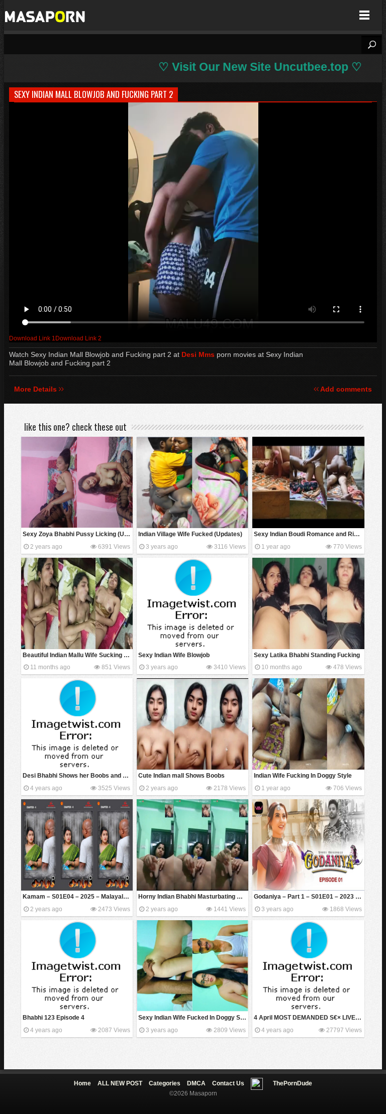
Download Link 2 (78, 338)
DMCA (196, 1083)
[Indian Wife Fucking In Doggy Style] (308, 724)
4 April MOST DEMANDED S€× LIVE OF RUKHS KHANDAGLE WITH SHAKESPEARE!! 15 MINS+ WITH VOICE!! (309, 1017)
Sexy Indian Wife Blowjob (174, 655)
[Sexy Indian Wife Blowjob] (192, 603)
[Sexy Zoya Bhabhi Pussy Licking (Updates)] (77, 482)
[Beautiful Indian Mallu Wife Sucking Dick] (77, 603)
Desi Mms (198, 354)
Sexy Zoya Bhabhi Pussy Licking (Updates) (78, 534)
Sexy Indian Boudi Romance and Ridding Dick (309, 534)
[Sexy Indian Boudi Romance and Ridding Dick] (308, 482)
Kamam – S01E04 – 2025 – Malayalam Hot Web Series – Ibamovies (78, 896)
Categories (164, 1083)
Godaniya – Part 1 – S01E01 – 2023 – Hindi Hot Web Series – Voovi (309, 896)
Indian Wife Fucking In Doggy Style (303, 775)
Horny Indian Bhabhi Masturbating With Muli (193, 896)
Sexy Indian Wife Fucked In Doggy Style (193, 1017)
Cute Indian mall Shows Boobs (181, 775)
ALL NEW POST (120, 1083)
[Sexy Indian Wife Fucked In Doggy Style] (192, 966)
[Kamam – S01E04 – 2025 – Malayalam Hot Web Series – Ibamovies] (77, 845)
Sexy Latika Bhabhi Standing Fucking (307, 655)
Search (371, 45)
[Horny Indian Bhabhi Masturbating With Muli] (192, 845)
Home (82, 1083)
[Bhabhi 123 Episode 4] (77, 966)
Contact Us (228, 1083)
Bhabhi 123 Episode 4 (53, 1017)
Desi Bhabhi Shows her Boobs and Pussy (78, 775)
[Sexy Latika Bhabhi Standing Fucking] (308, 603)
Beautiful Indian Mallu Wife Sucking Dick (78, 655)
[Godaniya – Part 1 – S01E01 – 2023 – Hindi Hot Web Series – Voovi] (308, 845)
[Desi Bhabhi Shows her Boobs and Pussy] (77, 724)
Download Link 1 (32, 338)
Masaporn (45, 15)
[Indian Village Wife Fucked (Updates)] (192, 482)
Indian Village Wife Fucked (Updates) (190, 534)
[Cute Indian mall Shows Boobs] (192, 724)
